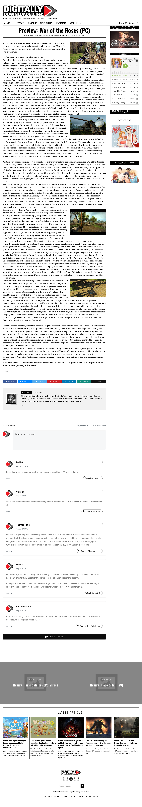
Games (7, 23)
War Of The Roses (70, 35)
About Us (74, 23)
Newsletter (60, 23)
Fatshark (39, 35)
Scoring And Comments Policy (88, 796)
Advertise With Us (50, 796)
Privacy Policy (73, 796)
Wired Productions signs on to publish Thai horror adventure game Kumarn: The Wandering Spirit (70, 744)
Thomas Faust (23, 525)
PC (58, 35)
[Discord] (133, 23)
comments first (98, 425)
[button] (82, 786)
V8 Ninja (20, 491)
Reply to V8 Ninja (93, 511)
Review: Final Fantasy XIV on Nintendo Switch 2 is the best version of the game (98, 743)
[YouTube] (122, 23)
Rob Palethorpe (23, 606)
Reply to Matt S (93, 478)
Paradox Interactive (49, 35)
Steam (62, 35)
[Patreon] (129, 23)
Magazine (32, 23)
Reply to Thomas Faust (90, 551)
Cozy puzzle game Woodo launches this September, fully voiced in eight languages (43, 743)
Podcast (21, 23)
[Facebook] (119, 23)
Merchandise (46, 23)
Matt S (19, 462)
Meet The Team (62, 796)
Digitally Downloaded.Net (82, 792)
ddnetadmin (29, 35)
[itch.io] (126, 23)
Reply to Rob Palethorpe (90, 626)
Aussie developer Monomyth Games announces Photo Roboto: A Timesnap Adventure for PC (14, 744)
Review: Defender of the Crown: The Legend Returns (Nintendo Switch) (125, 743)
